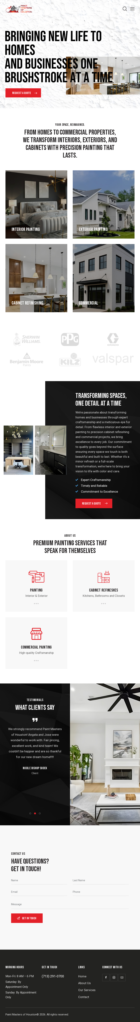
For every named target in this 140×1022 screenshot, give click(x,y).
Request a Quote (22, 93)
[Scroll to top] (133, 1015)
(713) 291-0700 (53, 976)
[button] (30, 813)
